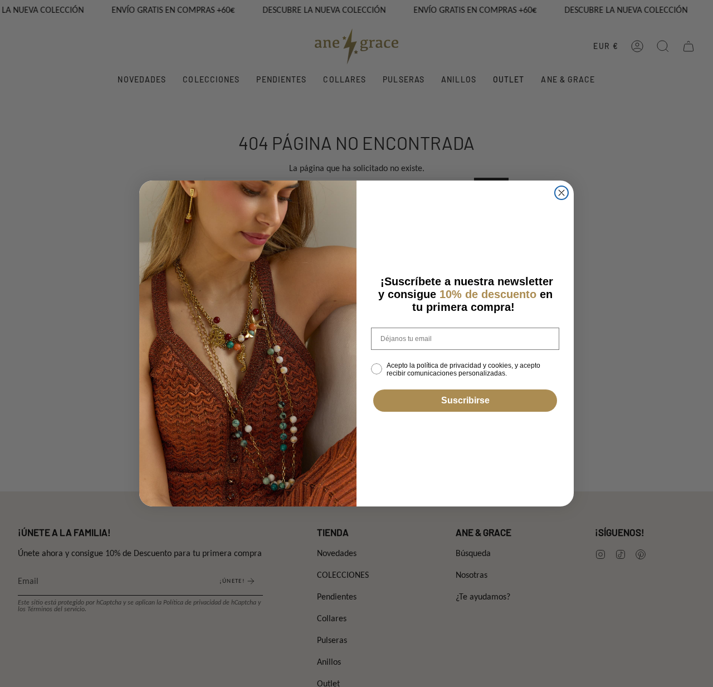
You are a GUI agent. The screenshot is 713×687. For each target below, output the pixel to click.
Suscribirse (465, 400)
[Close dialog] (561, 192)
